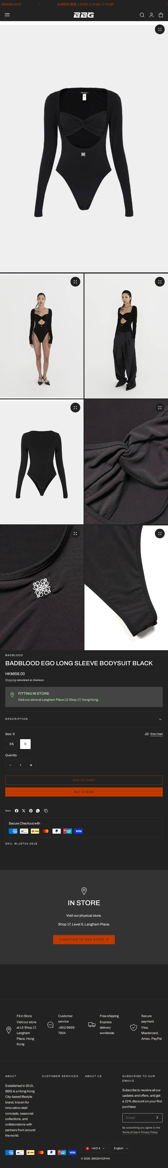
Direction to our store (82, 939)
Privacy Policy (149, 1132)
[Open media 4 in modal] (75, 407)
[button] (7, 15)
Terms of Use (130, 1132)
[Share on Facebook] (16, 811)
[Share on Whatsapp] (38, 811)
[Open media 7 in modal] (160, 534)
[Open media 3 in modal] (160, 282)
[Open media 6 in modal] (75, 534)
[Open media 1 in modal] (160, 29)
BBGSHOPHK (100, 1158)
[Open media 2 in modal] (75, 282)
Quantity (11, 755)
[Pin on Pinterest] (31, 811)
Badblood (14, 655)
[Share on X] (23, 811)
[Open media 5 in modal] (160, 407)
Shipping (10, 680)
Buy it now (84, 791)
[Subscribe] (157, 1117)
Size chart (156, 733)
